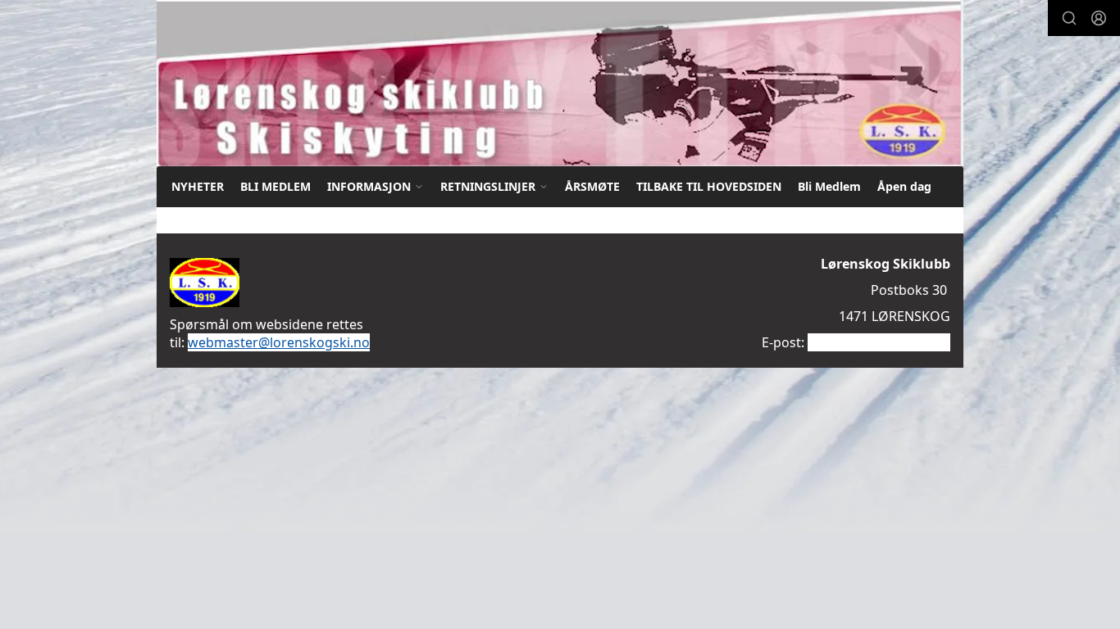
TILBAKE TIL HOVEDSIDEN (708, 186)
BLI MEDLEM (275, 186)
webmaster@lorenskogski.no (279, 342)
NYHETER (197, 186)
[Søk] (1069, 18)
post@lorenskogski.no (877, 342)
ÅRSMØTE (592, 186)
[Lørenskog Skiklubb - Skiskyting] (560, 83)
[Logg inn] (1098, 18)
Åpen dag (904, 186)
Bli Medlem (829, 186)
